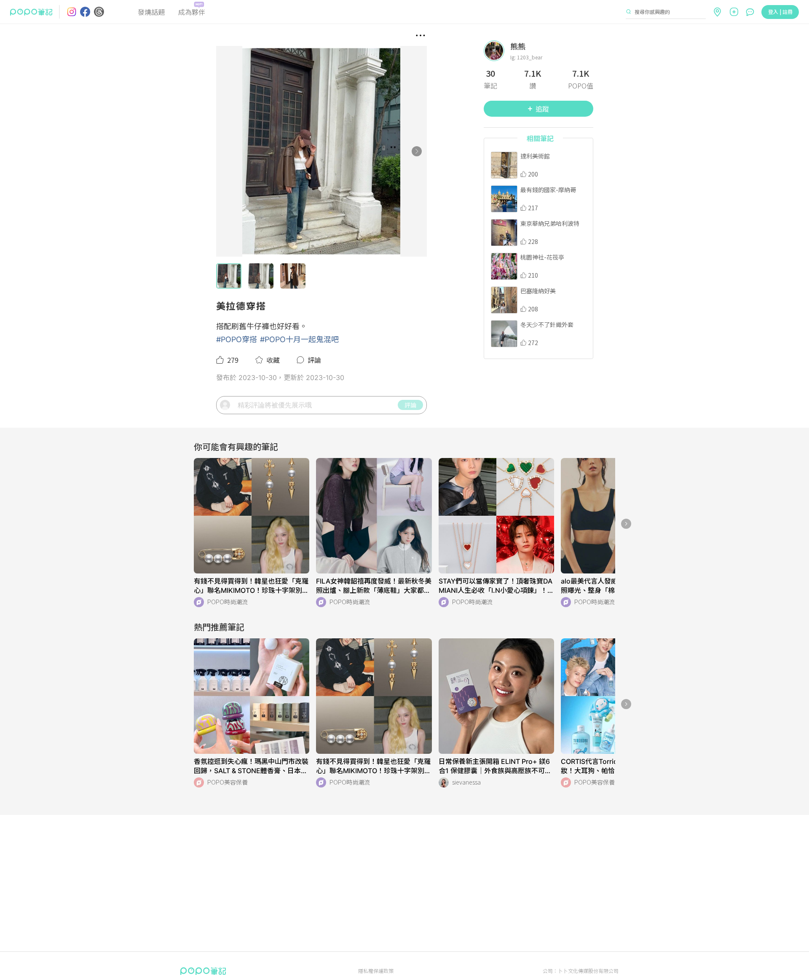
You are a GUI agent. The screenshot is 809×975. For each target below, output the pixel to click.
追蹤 (542, 109)
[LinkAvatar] (497, 50)
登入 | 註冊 (780, 11)
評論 (410, 405)
